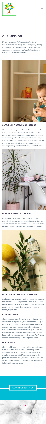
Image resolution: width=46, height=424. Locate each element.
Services (37, 413)
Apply (28, 413)
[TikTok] (26, 405)
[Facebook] (20, 405)
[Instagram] (23, 405)
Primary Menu (42, 8)
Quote (8, 413)
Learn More (18, 413)
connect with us (23, 388)
